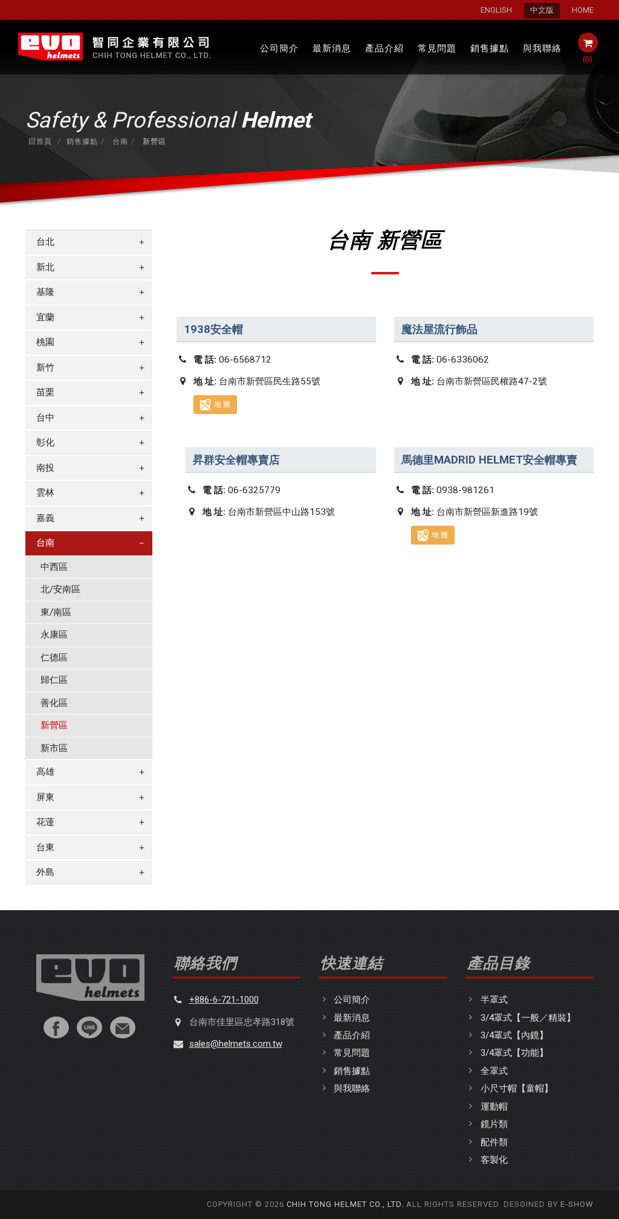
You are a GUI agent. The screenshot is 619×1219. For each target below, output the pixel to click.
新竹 (91, 367)
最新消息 (332, 48)
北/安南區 (60, 589)
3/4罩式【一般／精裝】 (528, 1017)
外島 (91, 872)
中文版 (542, 10)
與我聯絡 (542, 48)
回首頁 (40, 141)
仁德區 (54, 657)
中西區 (54, 566)
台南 (119, 141)
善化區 (54, 702)
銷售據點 (489, 48)
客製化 (494, 1159)
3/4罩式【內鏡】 (514, 1035)
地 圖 (222, 404)
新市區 (54, 748)
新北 (91, 267)
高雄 (91, 771)
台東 (91, 847)
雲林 (91, 492)
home (583, 10)
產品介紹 (384, 48)
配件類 (494, 1142)
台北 (91, 241)
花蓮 (91, 821)
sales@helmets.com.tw (235, 1043)
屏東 (91, 797)
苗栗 (91, 392)
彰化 (91, 442)
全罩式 (494, 1070)
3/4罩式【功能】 (514, 1052)
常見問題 (437, 48)
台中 (91, 417)
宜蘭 (91, 317)
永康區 (54, 634)
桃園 (91, 342)
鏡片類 (494, 1124)
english (496, 10)
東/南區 (56, 612)
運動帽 (494, 1106)
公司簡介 (279, 48)
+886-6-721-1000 (224, 999)
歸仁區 (54, 679)
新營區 (54, 725)
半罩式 (494, 999)
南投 (91, 467)
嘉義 (91, 517)
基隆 (91, 291)
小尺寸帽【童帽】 (517, 1088)
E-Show (577, 1204)
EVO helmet (113, 47)
